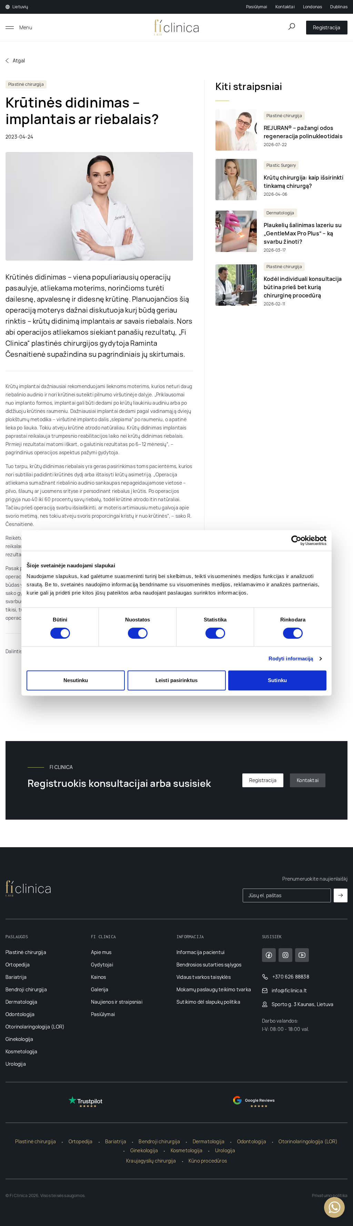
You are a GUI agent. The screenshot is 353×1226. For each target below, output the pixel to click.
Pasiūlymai (256, 7)
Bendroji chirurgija (26, 989)
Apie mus (101, 952)
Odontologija (20, 1014)
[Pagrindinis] (176, 27)
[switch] (138, 633)
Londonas (312, 7)
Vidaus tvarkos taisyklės (203, 977)
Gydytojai (102, 964)
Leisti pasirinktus (176, 680)
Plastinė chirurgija (26, 952)
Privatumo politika (329, 1195)
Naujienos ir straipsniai (116, 1002)
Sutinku (277, 680)
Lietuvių (20, 7)
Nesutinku (75, 680)
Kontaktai (285, 7)
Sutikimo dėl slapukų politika (208, 1002)
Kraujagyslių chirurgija (151, 1160)
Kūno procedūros (208, 1160)
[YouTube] (302, 955)
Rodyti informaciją (291, 658)
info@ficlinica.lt (289, 990)
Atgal (19, 60)
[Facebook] (269, 955)
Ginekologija (19, 1039)
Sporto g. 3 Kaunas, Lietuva (302, 1004)
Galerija (100, 989)
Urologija (16, 1064)
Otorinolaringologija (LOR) (35, 1026)
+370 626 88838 (290, 976)
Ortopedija (18, 964)
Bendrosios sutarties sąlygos (209, 964)
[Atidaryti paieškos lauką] (291, 26)
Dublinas (338, 7)
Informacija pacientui (200, 952)
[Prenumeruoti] (340, 895)
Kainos (98, 977)
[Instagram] (285, 955)
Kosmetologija (22, 1051)
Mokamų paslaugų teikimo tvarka (213, 989)
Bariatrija (16, 977)
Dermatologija (22, 1002)
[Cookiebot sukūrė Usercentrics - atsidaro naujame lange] (296, 540)
